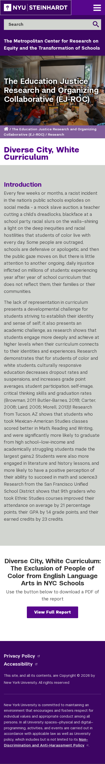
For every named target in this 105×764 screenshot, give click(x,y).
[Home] (7, 129)
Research (56, 134)
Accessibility (18, 664)
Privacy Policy (19, 656)
